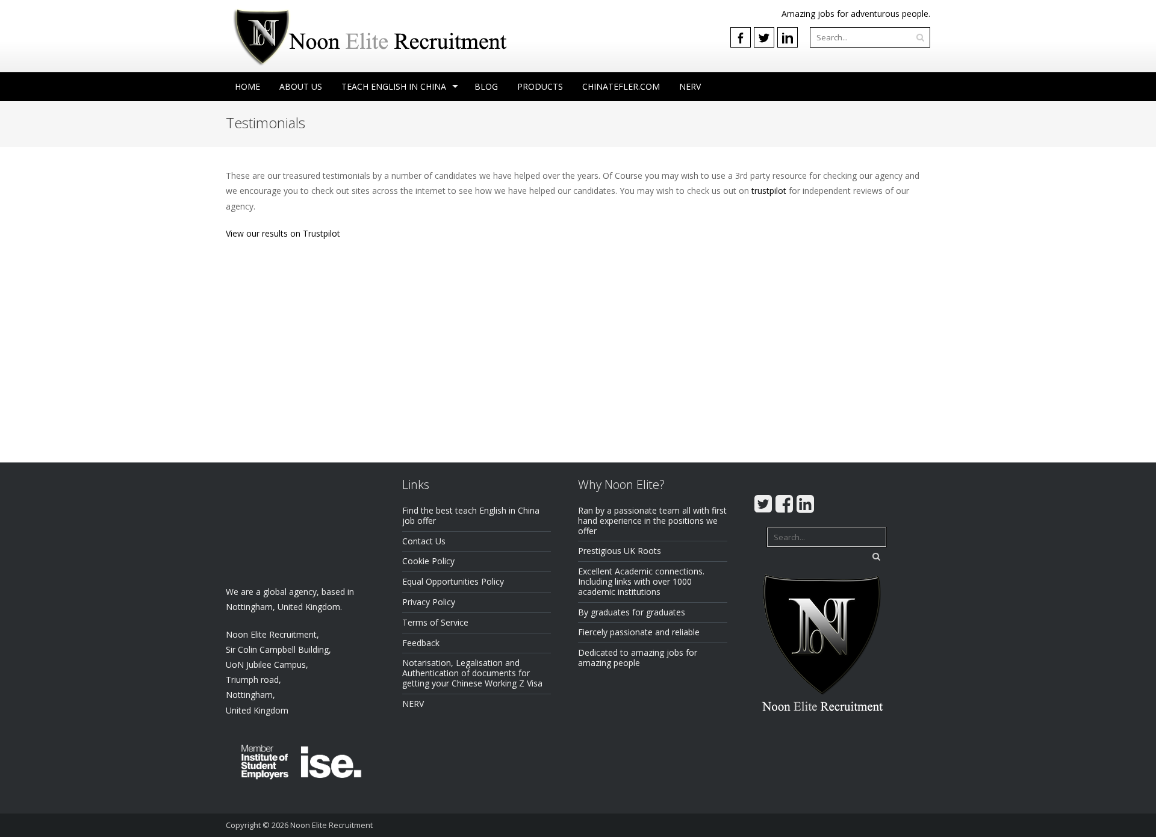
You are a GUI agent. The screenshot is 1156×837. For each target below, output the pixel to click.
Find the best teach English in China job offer (470, 515)
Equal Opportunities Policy (453, 581)
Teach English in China (393, 86)
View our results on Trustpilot (283, 233)
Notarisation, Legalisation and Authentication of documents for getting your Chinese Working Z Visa (472, 673)
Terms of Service (435, 622)
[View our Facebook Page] (740, 37)
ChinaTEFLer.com (621, 86)
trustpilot (768, 190)
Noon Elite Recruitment (331, 825)
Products (540, 86)
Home (247, 86)
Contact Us (424, 541)
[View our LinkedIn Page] (787, 37)
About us (300, 86)
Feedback (421, 643)
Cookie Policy (428, 561)
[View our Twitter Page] (764, 37)
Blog (486, 86)
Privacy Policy (428, 602)
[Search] (920, 37)
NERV (690, 86)
